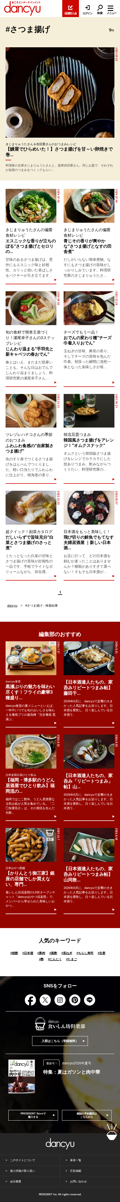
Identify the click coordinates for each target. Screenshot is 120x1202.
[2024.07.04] (89, 206)
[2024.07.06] (31, 206)
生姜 (101, 953)
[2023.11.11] (31, 411)
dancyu (12, 605)
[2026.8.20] (89, 751)
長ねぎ (66, 953)
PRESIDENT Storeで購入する (33, 1115)
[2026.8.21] (89, 658)
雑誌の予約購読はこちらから (87, 1115)
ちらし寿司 (84, 953)
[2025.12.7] (31, 845)
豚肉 (41, 953)
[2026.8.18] (89, 845)
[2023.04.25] (89, 411)
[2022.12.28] (31, 508)
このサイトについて (22, 1160)
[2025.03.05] (60, 92)
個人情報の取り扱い (22, 1170)
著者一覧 (75, 1160)
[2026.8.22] (31, 751)
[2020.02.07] (89, 508)
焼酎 (14, 953)
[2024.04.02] (31, 308)
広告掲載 (75, 1170)
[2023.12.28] (89, 308)
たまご (71, 959)
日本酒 (27, 953)
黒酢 (53, 953)
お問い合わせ (78, 1181)
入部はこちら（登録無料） (60, 1041)
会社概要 (15, 1181)
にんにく (55, 959)
